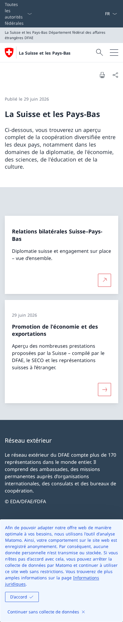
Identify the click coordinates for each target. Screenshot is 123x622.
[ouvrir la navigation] (114, 52)
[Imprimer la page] (102, 74)
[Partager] (115, 74)
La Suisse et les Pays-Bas (44, 53)
